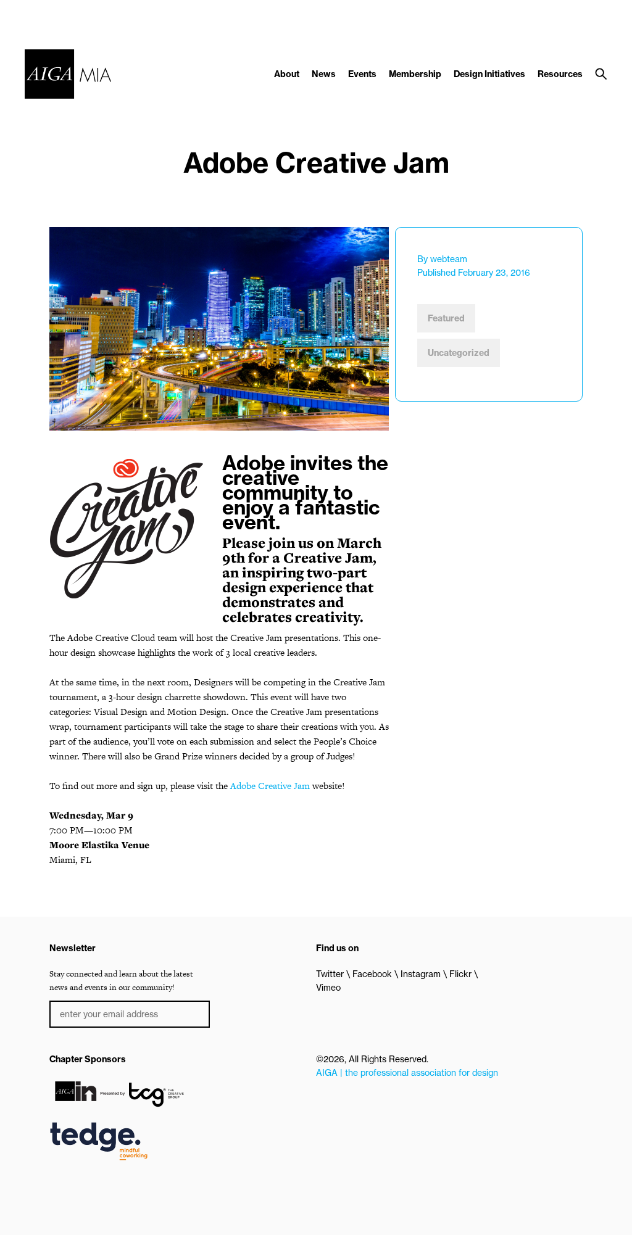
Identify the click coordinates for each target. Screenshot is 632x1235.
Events (362, 74)
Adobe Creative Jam (270, 785)
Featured (446, 318)
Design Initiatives (489, 74)
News (324, 74)
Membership (415, 74)
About (286, 74)
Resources (560, 74)
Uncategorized (458, 352)
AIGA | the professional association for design (407, 1072)
